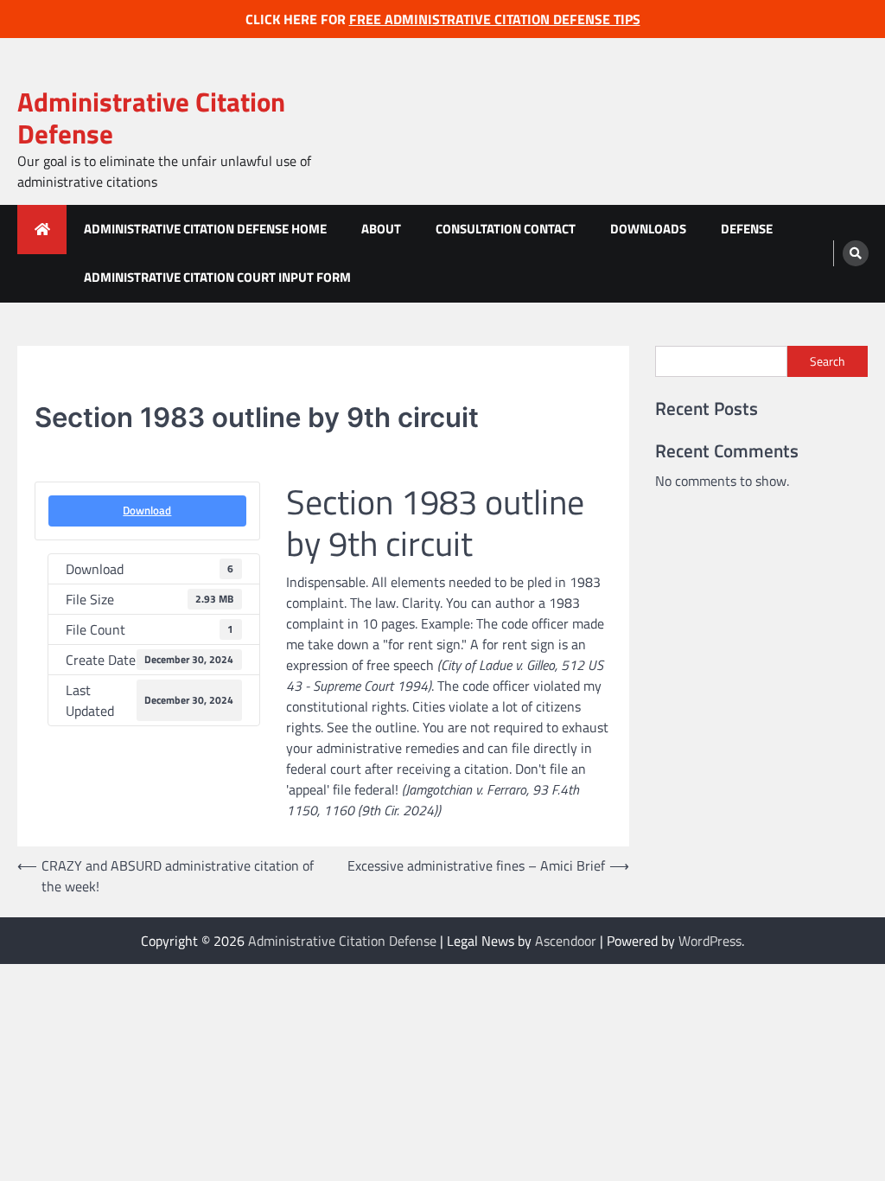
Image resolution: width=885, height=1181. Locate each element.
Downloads (648, 229)
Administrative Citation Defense (151, 117)
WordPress (710, 940)
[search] (856, 253)
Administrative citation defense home (205, 229)
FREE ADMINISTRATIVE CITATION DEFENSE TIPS (494, 19)
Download (147, 510)
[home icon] (42, 229)
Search (827, 361)
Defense (747, 229)
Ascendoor (565, 940)
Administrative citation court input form (217, 277)
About (381, 229)
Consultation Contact (506, 229)
